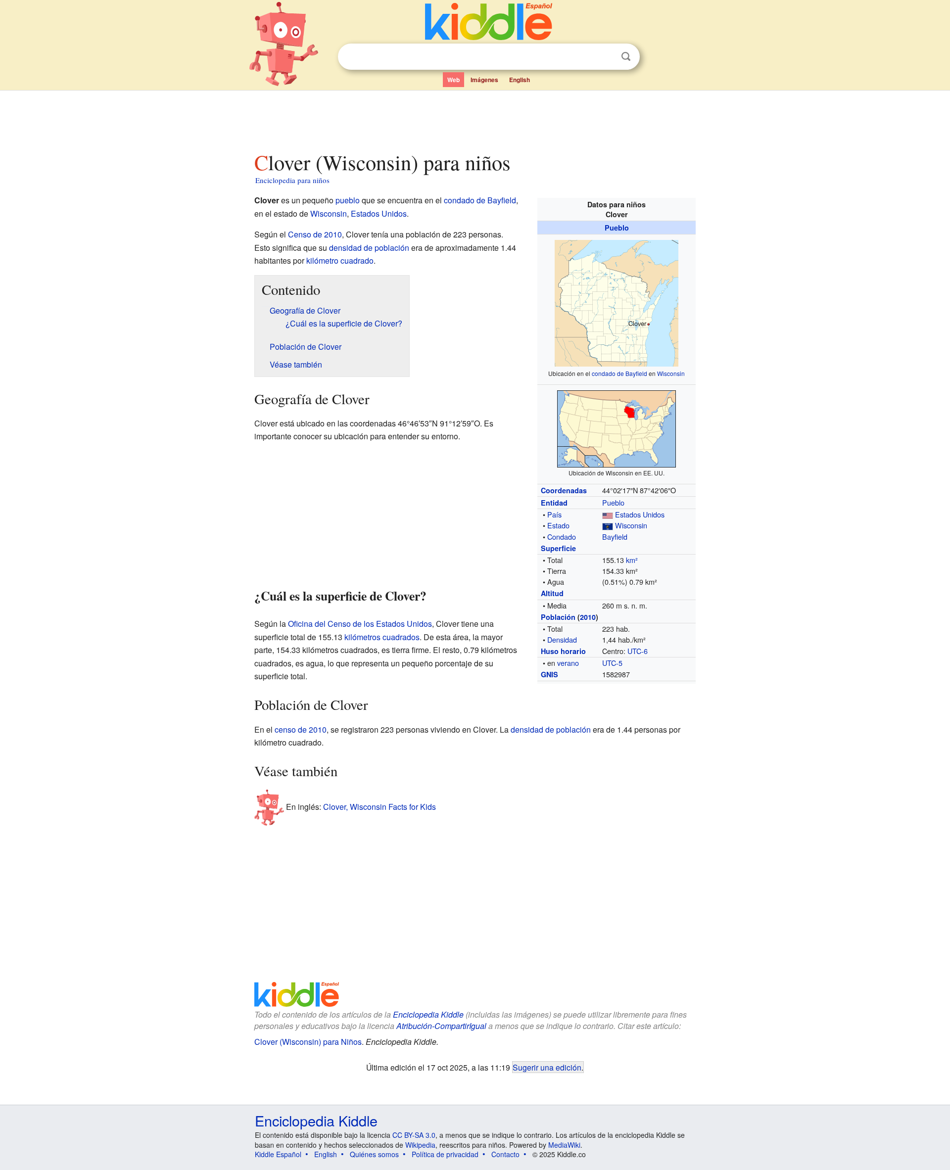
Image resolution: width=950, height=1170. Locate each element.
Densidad (562, 639)
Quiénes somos (374, 1154)
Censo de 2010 (315, 234)
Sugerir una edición (547, 1067)
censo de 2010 (301, 729)
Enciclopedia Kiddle (428, 1014)
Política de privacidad (445, 1154)
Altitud (552, 593)
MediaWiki (564, 1145)
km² (632, 560)
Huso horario (563, 651)
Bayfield (614, 536)
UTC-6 (637, 651)
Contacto (505, 1154)
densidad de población (369, 247)
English (519, 79)
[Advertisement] (474, 118)
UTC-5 (612, 662)
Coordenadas (564, 490)
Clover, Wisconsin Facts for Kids (379, 806)
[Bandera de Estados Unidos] (607, 514)
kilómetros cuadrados (382, 637)
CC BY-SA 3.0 (413, 1135)
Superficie (558, 548)
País (554, 514)
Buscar (626, 57)
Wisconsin (671, 373)
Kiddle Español (278, 1154)
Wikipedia (420, 1145)
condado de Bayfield (619, 373)
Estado (558, 525)
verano (568, 662)
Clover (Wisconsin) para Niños (308, 1041)
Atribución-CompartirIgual (441, 1025)
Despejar (605, 56)
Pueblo (617, 228)
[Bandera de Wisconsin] (607, 525)
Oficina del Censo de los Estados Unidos (360, 623)
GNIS (549, 674)
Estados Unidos (640, 514)
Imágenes (484, 79)
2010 (588, 617)
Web (453, 79)
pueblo (347, 200)
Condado (561, 536)
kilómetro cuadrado (340, 260)
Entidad (554, 503)
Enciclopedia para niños (292, 180)
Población (558, 617)
